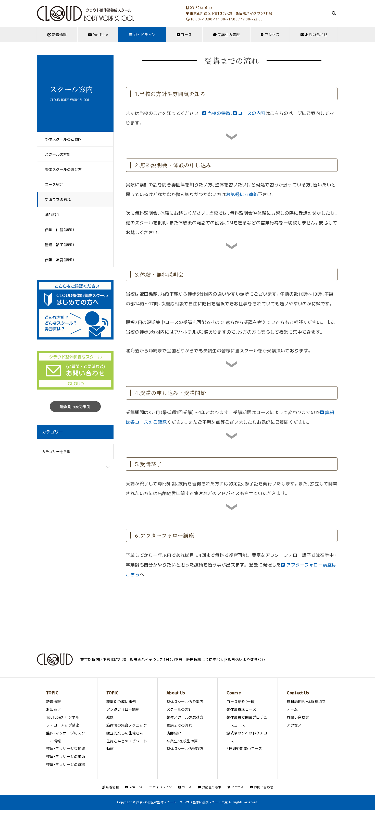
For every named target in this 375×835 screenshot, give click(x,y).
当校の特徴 (218, 113)
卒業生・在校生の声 (182, 740)
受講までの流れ (58, 199)
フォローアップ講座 (62, 725)
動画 (110, 748)
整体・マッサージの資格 (65, 764)
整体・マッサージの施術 (65, 756)
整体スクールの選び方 (63, 169)
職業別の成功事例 (75, 406)
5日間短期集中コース (244, 748)
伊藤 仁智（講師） (59, 229)
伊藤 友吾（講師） (59, 259)
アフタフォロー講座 (123, 709)
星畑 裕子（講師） (59, 244)
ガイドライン (143, 34)
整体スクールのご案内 (63, 139)
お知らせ (53, 709)
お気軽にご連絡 (242, 194)
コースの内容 (251, 113)
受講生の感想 (228, 34)
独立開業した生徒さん (124, 732)
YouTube (100, 34)
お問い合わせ (315, 34)
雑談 (110, 717)
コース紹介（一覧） (241, 701)
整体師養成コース (241, 709)
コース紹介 (54, 184)
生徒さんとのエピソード (126, 740)
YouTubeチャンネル (62, 717)
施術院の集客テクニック (126, 725)
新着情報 (59, 34)
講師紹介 (52, 214)
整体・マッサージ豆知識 (65, 748)
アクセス (271, 34)
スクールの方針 (58, 154)
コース (186, 34)
